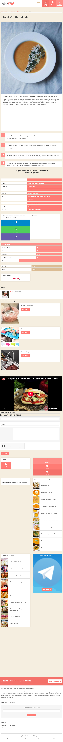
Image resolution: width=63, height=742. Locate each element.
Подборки (27, 738)
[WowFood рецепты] (8, 3)
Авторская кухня (6, 244)
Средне (39, 254)
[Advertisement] (31, 117)
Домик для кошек (27, 306)
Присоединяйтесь (55, 681)
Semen (34, 269)
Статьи (21, 738)
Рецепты (15, 738)
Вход (49, 738)
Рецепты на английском (8, 725)
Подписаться (47, 589)
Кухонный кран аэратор (29, 352)
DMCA (54, 738)
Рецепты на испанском (8, 728)
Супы (33, 266)
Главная (9, 738)
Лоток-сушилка (26, 329)
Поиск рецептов (42, 738)
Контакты (34, 738)
